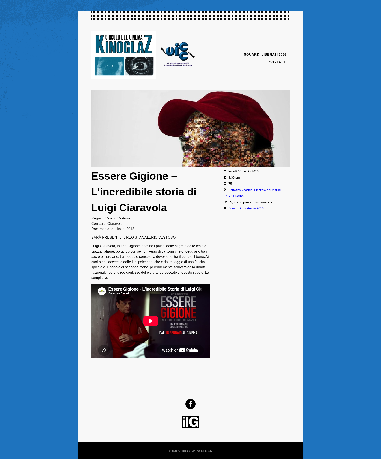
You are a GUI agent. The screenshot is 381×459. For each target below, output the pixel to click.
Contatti (277, 62)
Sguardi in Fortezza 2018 (246, 208)
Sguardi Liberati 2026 (265, 54)
